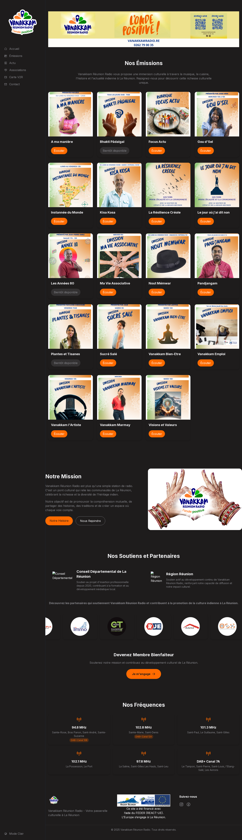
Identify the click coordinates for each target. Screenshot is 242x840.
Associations (17, 70)
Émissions (15, 56)
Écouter (59, 150)
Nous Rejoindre (90, 521)
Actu (12, 63)
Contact (14, 84)
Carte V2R (16, 77)
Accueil (14, 49)
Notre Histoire (59, 520)
